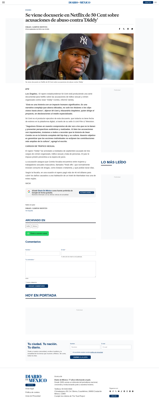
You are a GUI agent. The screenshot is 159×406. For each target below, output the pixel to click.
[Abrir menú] (3, 2)
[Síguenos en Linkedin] (124, 391)
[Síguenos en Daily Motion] (133, 391)
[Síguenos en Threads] (127, 391)
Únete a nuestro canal (38, 233)
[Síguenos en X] (116, 391)
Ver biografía (29, 210)
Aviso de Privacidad (32, 396)
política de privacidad (96, 352)
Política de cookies (32, 392)
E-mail (63, 250)
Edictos (30, 385)
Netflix (28, 226)
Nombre (28, 250)
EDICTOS (148, 2)
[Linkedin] (128, 29)
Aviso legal (29, 389)
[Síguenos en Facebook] (113, 391)
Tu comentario (30, 259)
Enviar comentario (37, 286)
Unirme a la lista (80, 357)
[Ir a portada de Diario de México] (36, 378)
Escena (28, 10)
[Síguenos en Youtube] (119, 391)
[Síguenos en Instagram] (110, 391)
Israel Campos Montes (36, 27)
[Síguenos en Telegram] (130, 391)
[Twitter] (124, 29)
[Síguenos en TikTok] (121, 391)
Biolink (114, 396)
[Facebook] (119, 29)
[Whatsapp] (132, 29)
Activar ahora (85, 192)
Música (35, 226)
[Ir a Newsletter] (155, 2)
